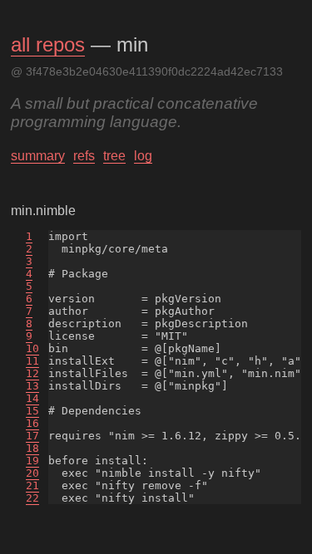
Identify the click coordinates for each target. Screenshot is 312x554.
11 (32, 361)
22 (32, 498)
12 (32, 373)
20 (32, 473)
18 (32, 448)
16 (32, 423)
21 (32, 485)
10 (32, 348)
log (143, 156)
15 (32, 410)
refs (84, 156)
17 (32, 435)
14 (32, 398)
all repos (48, 44)
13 (32, 386)
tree (114, 156)
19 (32, 460)
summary (38, 156)
